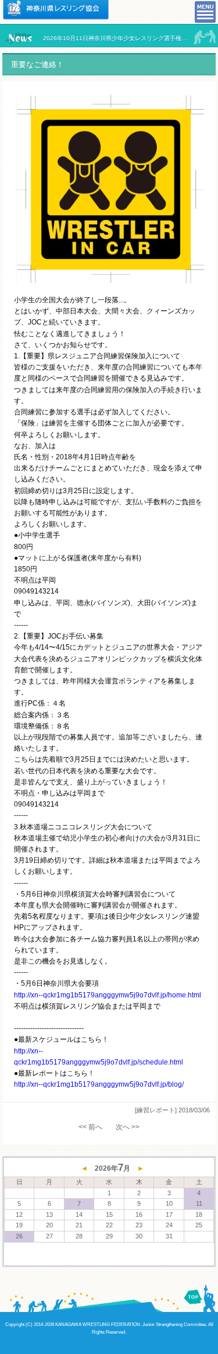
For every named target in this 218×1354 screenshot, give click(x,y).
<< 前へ (90, 1127)
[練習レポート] (156, 1110)
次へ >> (128, 1127)
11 (199, 1203)
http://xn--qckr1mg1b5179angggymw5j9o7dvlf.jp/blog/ (99, 1084)
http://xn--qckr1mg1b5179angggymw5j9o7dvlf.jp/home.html (107, 995)
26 (19, 1236)
